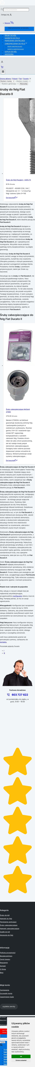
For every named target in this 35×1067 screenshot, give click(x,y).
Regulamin (4, 963)
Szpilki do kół (11, 52)
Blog (1, 973)
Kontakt (3, 966)
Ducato (26, 79)
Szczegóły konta (6, 993)
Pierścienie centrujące (15, 41)
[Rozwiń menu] (3, 72)
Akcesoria (9, 54)
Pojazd (14, 79)
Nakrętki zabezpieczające (15, 49)
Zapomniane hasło (7, 997)
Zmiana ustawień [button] (21, 1060)
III (4, 653)
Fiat (20, 79)
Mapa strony (3, 1020)
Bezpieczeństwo (6, 956)
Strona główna (5, 79)
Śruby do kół (10, 35)
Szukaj (2, 1042)
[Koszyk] (2, 68)
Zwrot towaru (5, 959)
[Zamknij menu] (0, 1036)
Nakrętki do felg (12, 38)
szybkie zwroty (9, 1006)
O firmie (3, 969)
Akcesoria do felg (6, 935)
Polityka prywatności (7, 953)
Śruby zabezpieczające (14, 46)
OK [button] (21, 1056)
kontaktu (3, 642)
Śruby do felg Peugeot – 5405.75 (18, 180)
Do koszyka (10, 198)
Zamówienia (4, 990)
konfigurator (17, 596)
